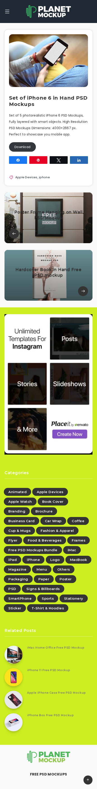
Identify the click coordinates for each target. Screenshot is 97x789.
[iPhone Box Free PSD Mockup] (14, 722)
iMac (72, 550)
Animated (17, 492)
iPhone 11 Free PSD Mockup (48, 670)
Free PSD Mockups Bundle (33, 550)
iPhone (33, 560)
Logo (55, 560)
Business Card (21, 521)
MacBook (78, 560)
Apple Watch (20, 501)
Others (63, 569)
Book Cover (53, 501)
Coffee (78, 521)
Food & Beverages (45, 540)
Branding (16, 511)
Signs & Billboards (43, 589)
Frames (78, 540)
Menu (42, 569)
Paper (43, 579)
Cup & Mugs (19, 530)
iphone (44, 177)
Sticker (14, 608)
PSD (12, 589)
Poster (66, 579)
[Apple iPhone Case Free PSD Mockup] (14, 700)
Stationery (73, 598)
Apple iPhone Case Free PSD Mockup (56, 692)
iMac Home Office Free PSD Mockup (55, 647)
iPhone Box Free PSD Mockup (50, 715)
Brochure (44, 511)
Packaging (18, 579)
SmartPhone (20, 598)
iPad (12, 560)
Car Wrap (53, 521)
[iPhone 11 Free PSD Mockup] (14, 677)
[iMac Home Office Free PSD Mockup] (14, 655)
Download (22, 147)
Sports (48, 598)
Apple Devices (26, 177)
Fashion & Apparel (57, 530)
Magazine (17, 569)
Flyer (13, 540)
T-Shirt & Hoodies (48, 608)
